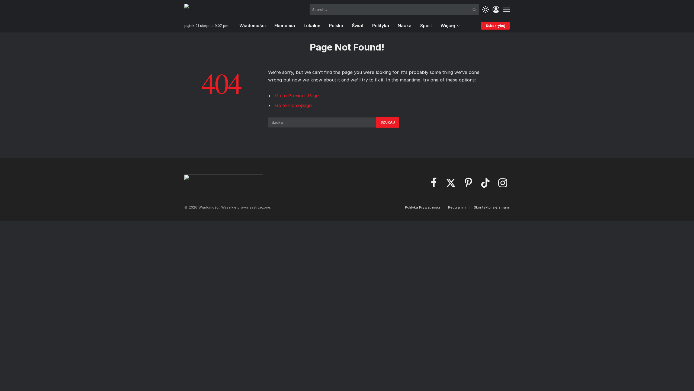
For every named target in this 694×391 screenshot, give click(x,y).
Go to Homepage (293, 105)
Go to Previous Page (297, 95)
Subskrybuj (495, 26)
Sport (426, 25)
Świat (358, 25)
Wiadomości (252, 25)
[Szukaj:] (322, 122)
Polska (336, 25)
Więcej (448, 25)
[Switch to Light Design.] (485, 9)
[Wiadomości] (211, 9)
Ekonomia (284, 25)
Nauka (405, 25)
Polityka (380, 25)
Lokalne (312, 25)
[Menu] (506, 9)
